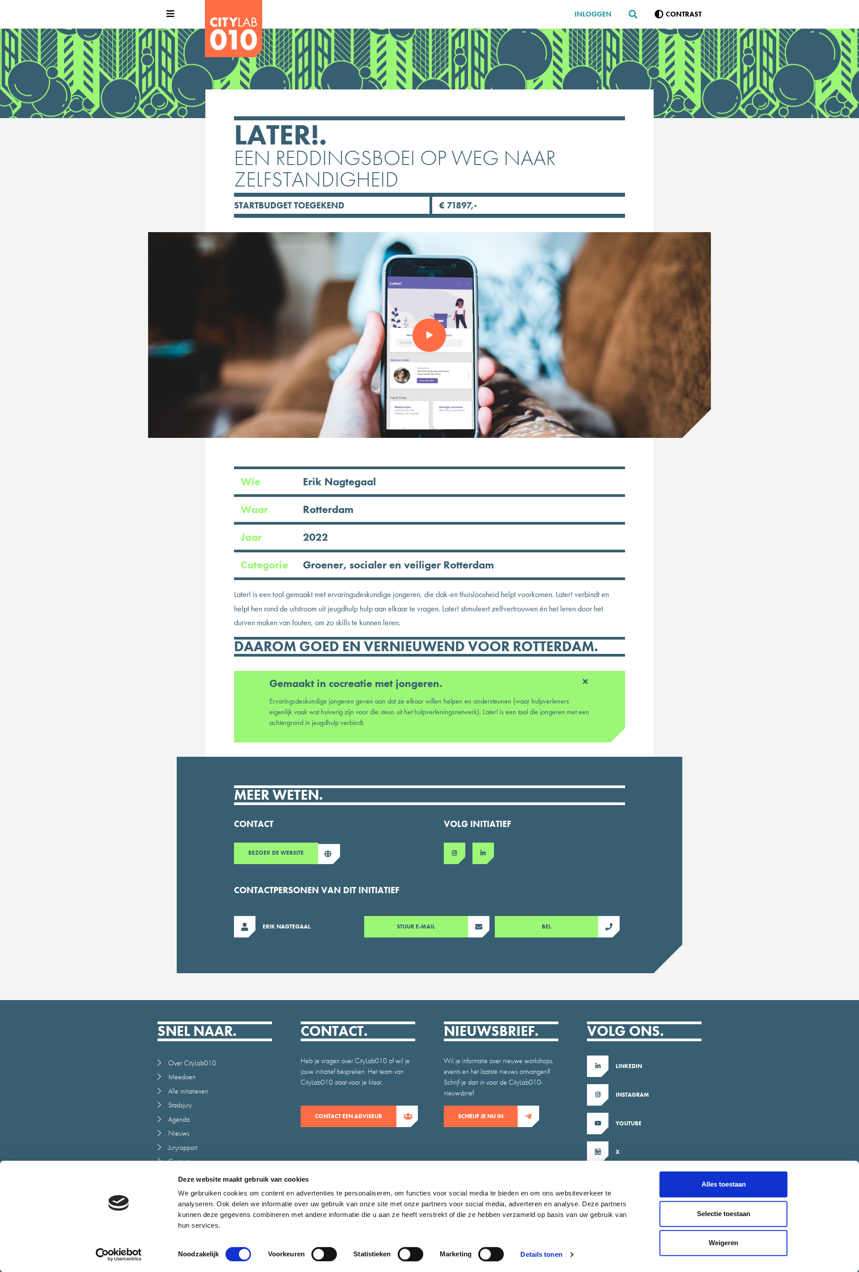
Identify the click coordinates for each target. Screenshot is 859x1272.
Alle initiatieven (188, 1091)
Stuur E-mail (416, 926)
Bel (546, 926)
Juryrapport (182, 1147)
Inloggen (593, 14)
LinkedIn (629, 1066)
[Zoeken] (629, 14)
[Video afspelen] (429, 335)
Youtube (629, 1123)
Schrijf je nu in (480, 1116)
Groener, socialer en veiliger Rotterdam (398, 565)
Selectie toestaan (723, 1213)
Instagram (632, 1094)
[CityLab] (233, 28)
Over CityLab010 (192, 1063)
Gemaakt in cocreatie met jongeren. (355, 683)
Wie (308, 481)
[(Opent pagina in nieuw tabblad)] (458, 853)
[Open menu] (168, 14)
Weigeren (723, 1243)
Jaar (284, 537)
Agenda (179, 1119)
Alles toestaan (724, 1184)
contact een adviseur (348, 1116)
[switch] (324, 1254)
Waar (297, 509)
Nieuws (178, 1133)
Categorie (367, 565)
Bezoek (276, 852)
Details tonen (541, 1254)
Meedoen (182, 1076)
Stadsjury (180, 1105)
